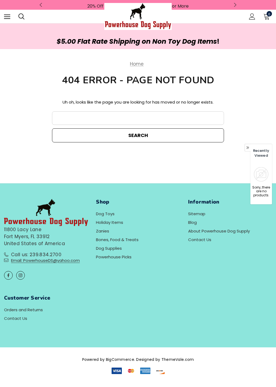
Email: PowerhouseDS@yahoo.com (45, 260)
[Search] (21, 16)
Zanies (102, 231)
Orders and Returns (23, 310)
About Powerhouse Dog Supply (219, 231)
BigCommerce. (121, 359)
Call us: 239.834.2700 (36, 254)
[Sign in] (252, 16)
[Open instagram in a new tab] (20, 275)
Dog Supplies (109, 248)
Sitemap (196, 214)
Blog (192, 222)
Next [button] (234, 5)
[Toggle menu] (7, 16)
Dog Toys (105, 214)
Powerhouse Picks (114, 257)
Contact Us (199, 239)
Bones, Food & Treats (117, 239)
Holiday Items (109, 222)
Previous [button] (41, 5)
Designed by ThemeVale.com (165, 359)
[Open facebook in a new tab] (8, 275)
